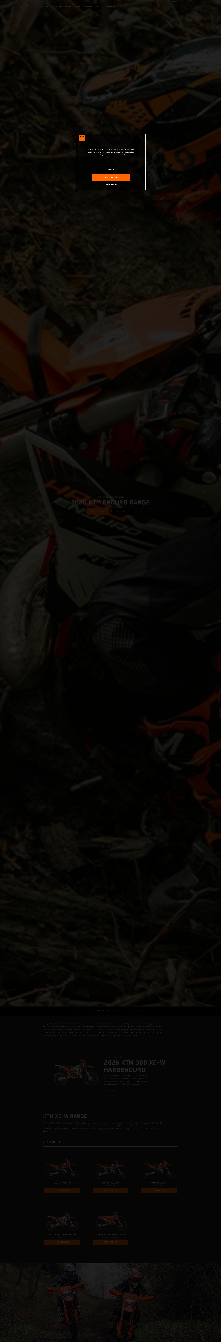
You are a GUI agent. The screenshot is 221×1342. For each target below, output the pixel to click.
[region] (111, 162)
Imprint (114, 157)
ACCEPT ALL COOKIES (111, 177)
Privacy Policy (109, 157)
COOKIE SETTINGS (111, 185)
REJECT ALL (111, 169)
